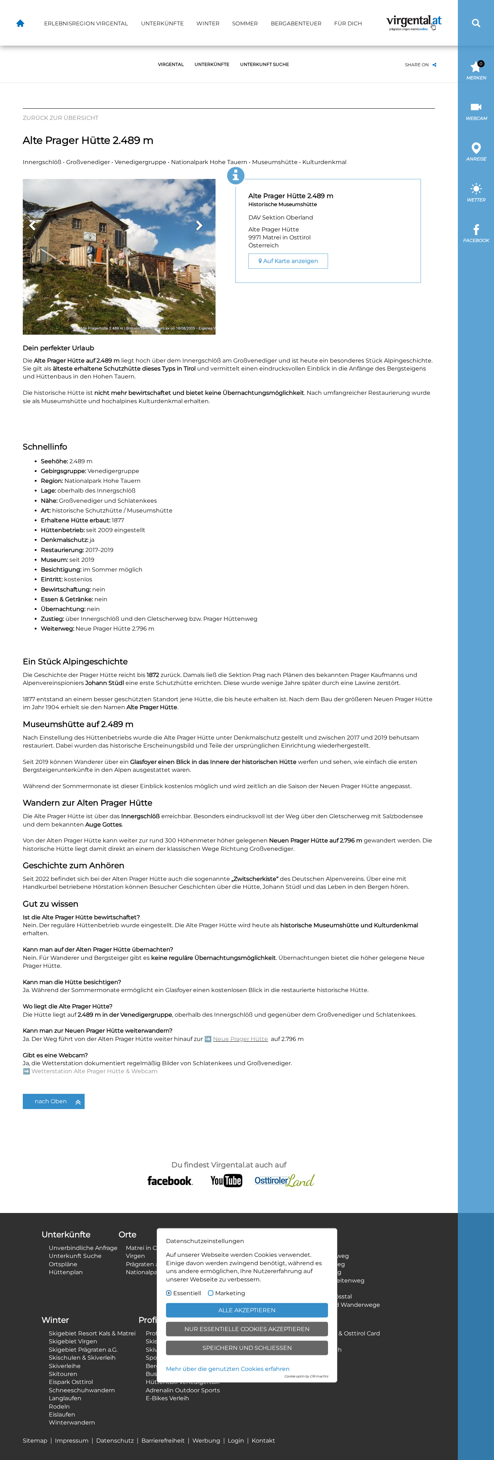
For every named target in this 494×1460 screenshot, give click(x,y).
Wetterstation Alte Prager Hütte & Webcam (94, 1071)
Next (199, 226)
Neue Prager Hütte (240, 1039)
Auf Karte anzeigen (290, 261)
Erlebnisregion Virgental (86, 23)
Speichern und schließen (247, 1347)
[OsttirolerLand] (284, 1180)
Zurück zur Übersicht (60, 117)
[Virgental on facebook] (170, 1180)
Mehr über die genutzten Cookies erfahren (228, 1368)
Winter (208, 23)
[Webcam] (476, 107)
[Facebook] (476, 229)
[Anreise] (476, 148)
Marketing (230, 1293)
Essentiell (187, 1293)
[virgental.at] (20, 22)
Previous (32, 226)
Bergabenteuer (296, 23)
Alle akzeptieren (247, 1310)
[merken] (476, 66)
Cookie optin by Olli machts (306, 1376)
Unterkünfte (162, 23)
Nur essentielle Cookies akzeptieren (247, 1329)
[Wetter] (476, 188)
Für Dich (348, 23)
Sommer (245, 23)
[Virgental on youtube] (226, 1180)
